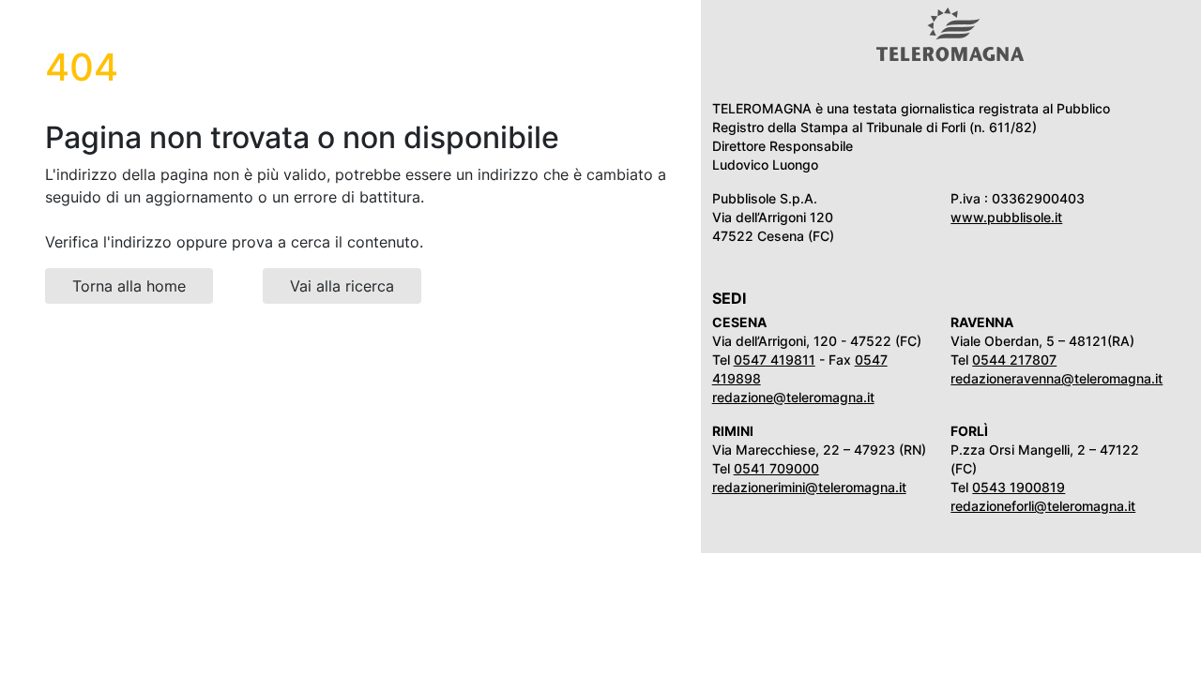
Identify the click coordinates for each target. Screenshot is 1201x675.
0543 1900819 (1018, 487)
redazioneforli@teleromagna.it (1042, 506)
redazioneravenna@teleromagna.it (1056, 378)
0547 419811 (774, 360)
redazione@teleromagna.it (793, 397)
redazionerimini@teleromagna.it (809, 487)
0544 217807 (1014, 360)
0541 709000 (776, 468)
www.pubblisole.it (1006, 217)
